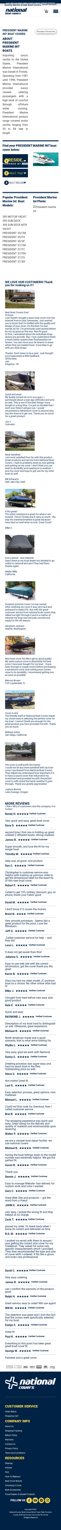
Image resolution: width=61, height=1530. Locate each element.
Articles (8, 1468)
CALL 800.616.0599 (14, 3)
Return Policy (11, 1435)
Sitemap (9, 1463)
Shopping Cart (11, 1416)
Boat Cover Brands (13, 1481)
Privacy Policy (11, 1448)
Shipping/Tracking (13, 1431)
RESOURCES (14, 1458)
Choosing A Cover (13, 1485)
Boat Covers (26, 1512)
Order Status (10, 1411)
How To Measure (12, 1476)
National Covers (15, 1512)
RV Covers (44, 1515)
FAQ (7, 1472)
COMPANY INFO (17, 1421)
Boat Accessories (13, 1490)
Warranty (9, 1439)
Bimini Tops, (35, 1512)
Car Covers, (36, 1515)
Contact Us (10, 1444)
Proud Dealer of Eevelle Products (20, 1494)
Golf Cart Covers (25, 1515)
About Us (9, 1426)
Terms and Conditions (15, 1453)
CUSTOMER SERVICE (21, 1406)
